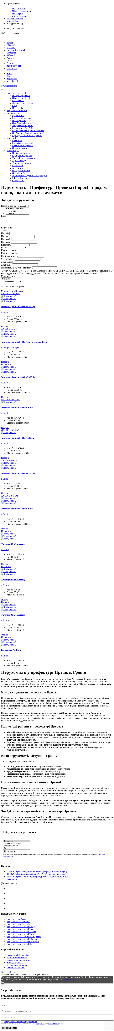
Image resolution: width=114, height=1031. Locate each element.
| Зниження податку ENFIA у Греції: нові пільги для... (37, 874)
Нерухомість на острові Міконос (22, 939)
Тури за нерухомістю (22, 163)
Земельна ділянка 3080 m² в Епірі (17, 438)
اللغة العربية (12, 81)
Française (11, 63)
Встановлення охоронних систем (28, 130)
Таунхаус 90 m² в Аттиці (13, 544)
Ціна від (5, 233)
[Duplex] (17, 213)
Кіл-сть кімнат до (9, 253)
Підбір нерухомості (21, 153)
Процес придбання (21, 95)
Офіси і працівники (21, 11)
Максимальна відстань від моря (16, 268)
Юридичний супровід (22, 155)
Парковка (31, 271)
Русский (11, 47)
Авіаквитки (17, 168)
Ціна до (4, 236)
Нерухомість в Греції (16, 93)
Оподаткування (19, 148)
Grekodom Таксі (19, 173)
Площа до (5, 242)
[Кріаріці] (16, 848)
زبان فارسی (12, 68)
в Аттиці (5, 549)
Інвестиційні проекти (22, 145)
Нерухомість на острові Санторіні (23, 941)
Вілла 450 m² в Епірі (11, 650)
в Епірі (4, 312)
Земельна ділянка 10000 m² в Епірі (18, 377)
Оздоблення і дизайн (22, 123)
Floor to (4, 247)
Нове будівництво (9, 273)
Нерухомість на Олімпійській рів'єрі (24, 936)
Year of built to (7, 259)
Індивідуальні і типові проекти (27, 135)
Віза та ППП (18, 100)
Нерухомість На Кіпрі (17, 110)
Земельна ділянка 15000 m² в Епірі (18, 473)
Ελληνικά (11, 45)
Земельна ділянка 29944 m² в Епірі (18, 306)
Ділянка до (6, 265)
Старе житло (51, 273)
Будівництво (13, 113)
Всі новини (12, 879)
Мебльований (45, 271)
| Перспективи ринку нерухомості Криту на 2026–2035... (39, 876)
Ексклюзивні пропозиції (18, 960)
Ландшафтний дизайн (22, 125)
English (10, 42)
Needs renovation (91, 273)
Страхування (18, 180)
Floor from (6, 245)
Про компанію (19, 8)
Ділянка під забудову (70, 273)
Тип (3, 213)
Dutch (9, 60)
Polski (9, 71)
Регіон (4, 216)
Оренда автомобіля (21, 170)
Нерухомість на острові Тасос (21, 934)
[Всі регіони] (16, 841)
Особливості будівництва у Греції (28, 133)
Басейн (71, 271)
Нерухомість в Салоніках (18, 921)
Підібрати (6, 279)
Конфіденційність (15, 962)
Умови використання (17, 965)
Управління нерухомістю (24, 158)
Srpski (9, 73)
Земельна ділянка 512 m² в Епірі (17, 509)
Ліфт (6, 271)
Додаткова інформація (22, 103)
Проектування (19, 120)
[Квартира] (17, 211)
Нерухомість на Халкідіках (19, 924)
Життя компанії (19, 16)
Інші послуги (13, 150)
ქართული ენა (14, 66)
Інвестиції (11, 138)
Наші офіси (17, 13)
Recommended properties (18, 955)
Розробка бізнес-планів (23, 143)
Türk (9, 76)
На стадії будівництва (32, 273)
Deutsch (10, 58)
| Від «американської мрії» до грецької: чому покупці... (38, 871)
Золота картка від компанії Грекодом (29, 175)
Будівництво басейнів (22, 128)
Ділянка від (6, 262)
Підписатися (9, 851)
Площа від (6, 239)
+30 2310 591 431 (15, 18)
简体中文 (11, 55)
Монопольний (8, 276)
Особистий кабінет (16, 967)
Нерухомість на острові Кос (20, 944)
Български (12, 53)
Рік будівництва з (9, 256)
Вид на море (17, 271)
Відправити (9, 1027)
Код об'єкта (6, 228)
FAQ (14, 105)
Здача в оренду (19, 160)
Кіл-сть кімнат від (9, 250)
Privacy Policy (40, 1023)
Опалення (60, 271)
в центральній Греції (11, 347)
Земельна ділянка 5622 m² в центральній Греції (24, 342)
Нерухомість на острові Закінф (21, 931)
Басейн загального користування (94, 271)
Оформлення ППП (21, 98)
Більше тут (68, 979)
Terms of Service (53, 1023)
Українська (12, 78)
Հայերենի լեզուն (16, 50)
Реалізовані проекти (21, 118)
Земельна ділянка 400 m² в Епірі (17, 407)
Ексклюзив (17, 165)
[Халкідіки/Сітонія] (16, 846)
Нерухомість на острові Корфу (21, 926)
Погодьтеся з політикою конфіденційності (20, 1022)
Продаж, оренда (8, 206)
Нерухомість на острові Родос (21, 929)
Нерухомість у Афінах (17, 919)
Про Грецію (17, 108)
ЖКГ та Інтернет (20, 178)
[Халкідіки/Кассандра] (16, 843)
